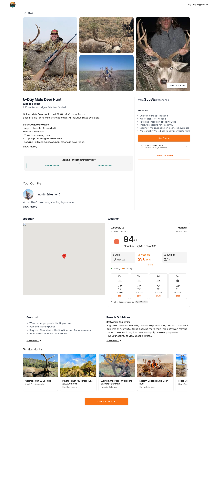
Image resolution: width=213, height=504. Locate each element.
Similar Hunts (52, 165)
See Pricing (164, 138)
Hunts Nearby (105, 165)
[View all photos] (163, 90)
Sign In (191, 4)
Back (30, 13)
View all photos (177, 85)
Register (201, 4)
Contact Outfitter (164, 155)
